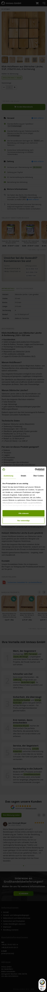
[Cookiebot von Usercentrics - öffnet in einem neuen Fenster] (34, 469)
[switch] (42, 989)
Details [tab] (23, 476)
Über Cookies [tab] (38, 476)
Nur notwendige (23, 520)
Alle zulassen (23, 513)
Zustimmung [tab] (8, 476)
